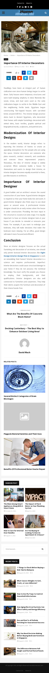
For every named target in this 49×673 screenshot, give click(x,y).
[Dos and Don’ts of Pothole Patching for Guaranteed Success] (10, 623)
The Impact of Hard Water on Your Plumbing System (34, 506)
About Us (29, 3)
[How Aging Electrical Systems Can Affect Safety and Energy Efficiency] (10, 610)
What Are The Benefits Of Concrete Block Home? (24, 315)
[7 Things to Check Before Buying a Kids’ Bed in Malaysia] (10, 570)
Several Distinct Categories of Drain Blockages (20, 397)
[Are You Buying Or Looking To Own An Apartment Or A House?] (35, 521)
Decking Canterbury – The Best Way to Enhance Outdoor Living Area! (24, 330)
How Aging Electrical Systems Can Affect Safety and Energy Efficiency (31, 608)
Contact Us (20, 3)
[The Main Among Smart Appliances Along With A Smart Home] (14, 494)
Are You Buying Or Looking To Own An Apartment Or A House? (34, 532)
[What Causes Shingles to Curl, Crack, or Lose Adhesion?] (10, 584)
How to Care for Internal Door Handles (13, 531)
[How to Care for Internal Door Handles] (14, 521)
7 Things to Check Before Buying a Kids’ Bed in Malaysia (30, 568)
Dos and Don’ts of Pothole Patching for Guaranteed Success (30, 621)
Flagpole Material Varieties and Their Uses (23, 434)
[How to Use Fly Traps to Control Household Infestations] (10, 597)
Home (6, 59)
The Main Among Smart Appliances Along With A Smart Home (13, 506)
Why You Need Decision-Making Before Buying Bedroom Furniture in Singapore (30, 635)
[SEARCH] (42, 549)
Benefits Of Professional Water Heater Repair (24, 469)
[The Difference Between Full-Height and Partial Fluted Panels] (10, 651)
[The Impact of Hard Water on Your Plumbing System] (35, 494)
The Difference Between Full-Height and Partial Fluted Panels (30, 649)
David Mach (9, 67)
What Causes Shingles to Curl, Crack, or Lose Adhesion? (29, 582)
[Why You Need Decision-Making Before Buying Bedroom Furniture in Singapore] (10, 636)
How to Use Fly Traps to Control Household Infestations (30, 595)
